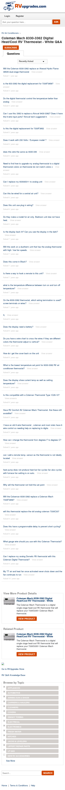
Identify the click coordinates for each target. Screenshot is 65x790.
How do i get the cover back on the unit (21, 353)
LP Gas (11, 751)
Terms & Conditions (19, 785)
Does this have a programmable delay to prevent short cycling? (32, 526)
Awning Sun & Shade (18, 697)
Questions (13, 53)
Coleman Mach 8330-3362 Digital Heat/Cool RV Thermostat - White (35, 599)
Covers (12, 712)
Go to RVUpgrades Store (13, 668)
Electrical (14, 722)
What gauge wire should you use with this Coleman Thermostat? (32, 541)
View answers (11, 398)
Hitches (12, 736)
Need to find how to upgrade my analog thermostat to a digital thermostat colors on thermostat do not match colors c (31, 165)
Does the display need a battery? (18, 326)
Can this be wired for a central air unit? (20, 193)
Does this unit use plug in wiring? (18, 205)
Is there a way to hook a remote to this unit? (23, 273)
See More (10, 760)
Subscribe (10, 47)
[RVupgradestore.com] (25, 5)
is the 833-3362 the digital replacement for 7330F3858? (28, 83)
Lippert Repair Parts (19, 746)
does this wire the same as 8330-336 (20, 151)
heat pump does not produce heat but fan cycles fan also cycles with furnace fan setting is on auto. (32, 471)
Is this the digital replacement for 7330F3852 (23, 128)
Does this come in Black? (15, 261)
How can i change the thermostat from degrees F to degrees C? (32, 439)
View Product (26, 618)
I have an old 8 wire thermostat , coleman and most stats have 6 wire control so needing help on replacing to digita (32, 426)
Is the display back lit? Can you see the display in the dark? (30, 231)
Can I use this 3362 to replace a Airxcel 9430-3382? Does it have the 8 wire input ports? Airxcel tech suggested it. (33, 115)
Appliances (14, 688)
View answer (36, 71)
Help (33, 785)
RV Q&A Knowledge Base (13, 675)
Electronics (14, 726)
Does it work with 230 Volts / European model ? (24, 140)
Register (20, 15)
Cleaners (13, 707)
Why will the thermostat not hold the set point (23, 484)
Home (4, 785)
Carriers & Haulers (19, 702)
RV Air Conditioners (10, 33)
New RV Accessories (19, 755)
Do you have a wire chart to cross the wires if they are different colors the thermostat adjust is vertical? (31, 340)
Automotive (14, 692)
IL (4, 314)
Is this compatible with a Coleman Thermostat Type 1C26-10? (31, 394)
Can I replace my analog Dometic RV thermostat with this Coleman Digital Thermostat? (29, 558)
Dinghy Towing (15, 717)
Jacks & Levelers (17, 741)
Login (7, 15)
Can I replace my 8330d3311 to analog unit (22, 181)
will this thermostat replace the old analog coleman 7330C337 (31, 511)
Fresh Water (14, 731)
